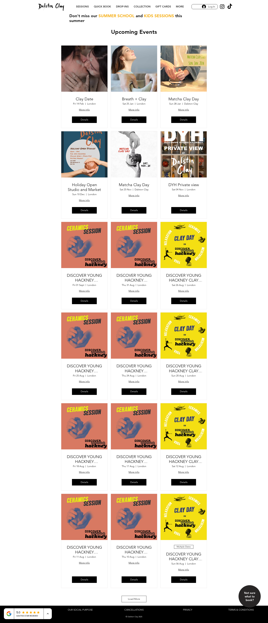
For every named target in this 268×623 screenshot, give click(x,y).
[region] (250, 602)
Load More (134, 598)
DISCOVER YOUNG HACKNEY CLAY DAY (183, 278)
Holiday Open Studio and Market (84, 187)
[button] (179, 6)
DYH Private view (183, 184)
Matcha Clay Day (183, 99)
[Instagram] (222, 7)
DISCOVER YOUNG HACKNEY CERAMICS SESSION (84, 278)
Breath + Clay (134, 99)
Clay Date (84, 99)
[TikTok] (230, 7)
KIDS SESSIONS (159, 15)
